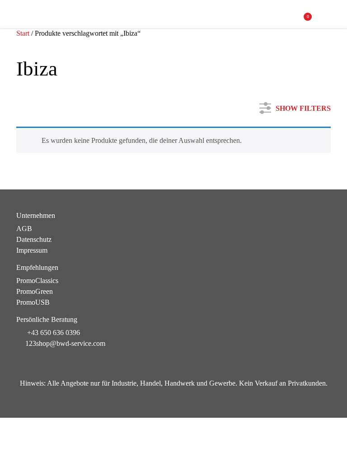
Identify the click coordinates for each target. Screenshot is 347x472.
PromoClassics (37, 280)
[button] (326, 15)
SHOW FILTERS (303, 106)
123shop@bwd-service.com (65, 343)
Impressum (31, 250)
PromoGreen (34, 291)
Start (22, 33)
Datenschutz (34, 239)
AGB (24, 228)
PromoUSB (33, 302)
